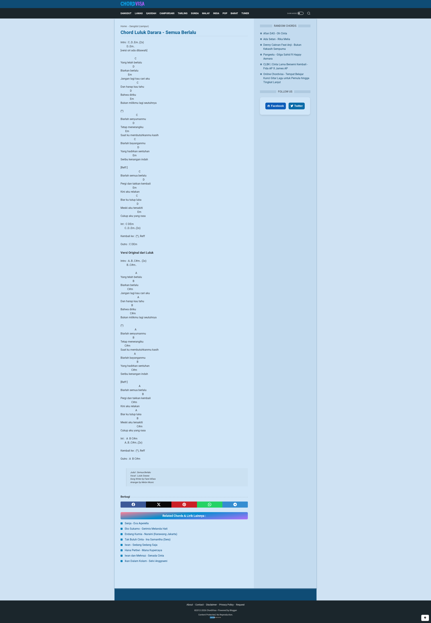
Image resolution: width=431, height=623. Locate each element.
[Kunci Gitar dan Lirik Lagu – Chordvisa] (135, 4)
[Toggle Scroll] (425, 618)
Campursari (167, 13)
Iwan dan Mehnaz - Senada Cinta (144, 555)
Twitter (298, 105)
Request (240, 604)
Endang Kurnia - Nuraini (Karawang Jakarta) (151, 534)
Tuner (245, 13)
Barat (234, 13)
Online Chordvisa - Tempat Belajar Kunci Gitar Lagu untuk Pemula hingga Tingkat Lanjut (286, 78)
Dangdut (126, 13)
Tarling (183, 13)
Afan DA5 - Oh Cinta (275, 33)
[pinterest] (184, 505)
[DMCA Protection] (215, 617)
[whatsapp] (209, 505)
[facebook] (133, 505)
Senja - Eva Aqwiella (137, 523)
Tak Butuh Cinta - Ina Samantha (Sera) (148, 539)
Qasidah (151, 13)
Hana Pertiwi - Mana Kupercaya (143, 550)
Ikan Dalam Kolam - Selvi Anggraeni (146, 561)
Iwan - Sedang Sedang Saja (141, 544)
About (190, 604)
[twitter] (158, 505)
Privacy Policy (226, 604)
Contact (199, 604)
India (216, 13)
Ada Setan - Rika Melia (276, 39)
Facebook (277, 105)
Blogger (233, 610)
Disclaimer (211, 604)
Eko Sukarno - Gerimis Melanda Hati (146, 528)
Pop (225, 13)
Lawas (139, 13)
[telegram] (235, 505)
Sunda (195, 13)
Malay (206, 13)
